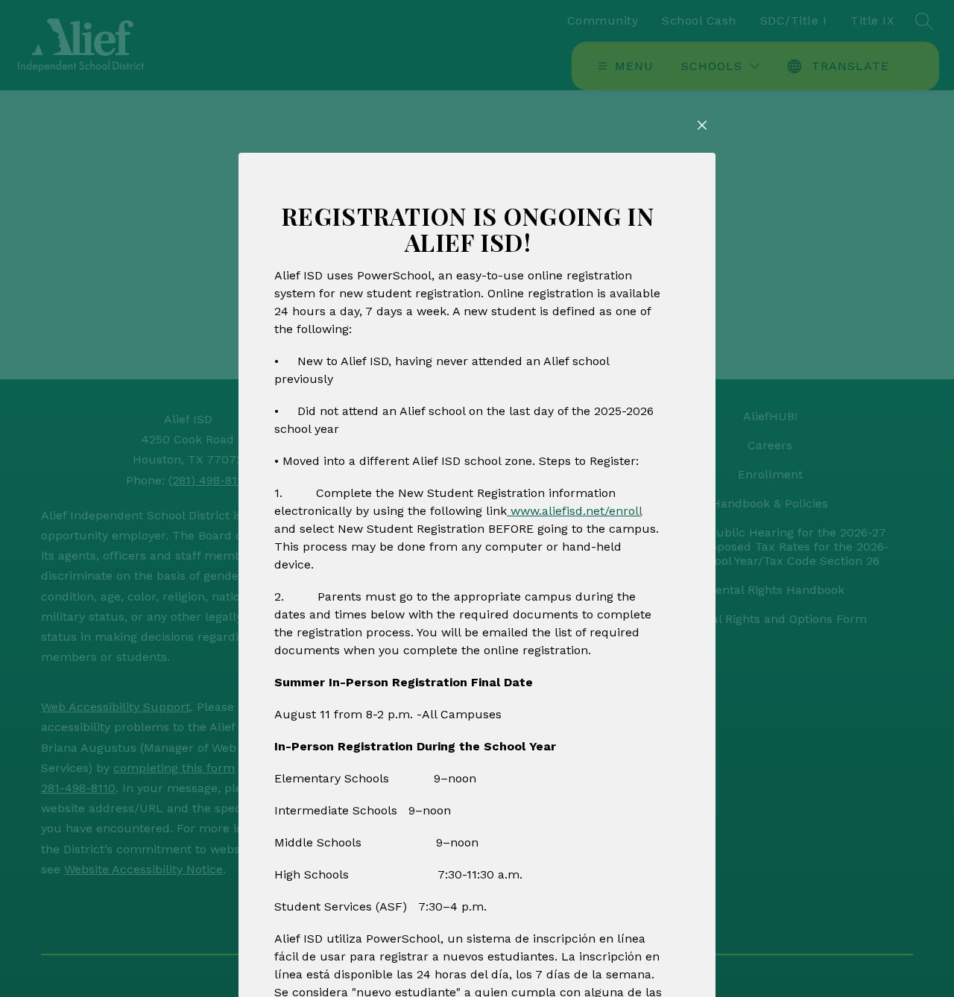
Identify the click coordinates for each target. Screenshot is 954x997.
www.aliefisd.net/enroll (574, 511)
